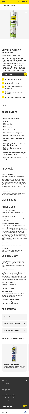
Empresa (4, 380)
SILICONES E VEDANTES (10, 5)
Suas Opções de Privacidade (8, 395)
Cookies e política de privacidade (10, 401)
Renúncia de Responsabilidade (9, 398)
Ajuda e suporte (6, 383)
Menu (4, 105)
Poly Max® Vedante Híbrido (11, 364)
